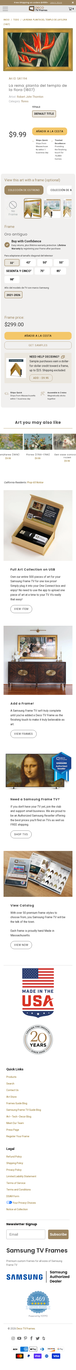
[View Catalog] (38, 874)
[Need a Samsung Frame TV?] (38, 771)
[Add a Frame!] (38, 660)
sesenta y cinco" (18, 271)
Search (10, 1083)
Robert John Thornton (29, 96)
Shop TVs (21, 834)
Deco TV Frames (26, 1328)
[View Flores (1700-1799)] (38, 442)
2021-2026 (13, 295)
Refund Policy (14, 1156)
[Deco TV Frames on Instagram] (13, 1338)
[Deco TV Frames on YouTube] (19, 1338)
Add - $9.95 (41, 378)
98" (12, 279)
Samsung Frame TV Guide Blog (23, 1109)
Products (11, 1076)
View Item (21, 609)
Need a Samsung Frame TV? (35, 799)
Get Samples (38, 345)
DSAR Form (12, 1196)
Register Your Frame (17, 1136)
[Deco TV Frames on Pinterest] (25, 1338)
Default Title (44, 113)
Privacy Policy (14, 1169)
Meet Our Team (15, 1123)
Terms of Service (15, 1183)
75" (42, 271)
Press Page (12, 1129)
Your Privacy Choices (24, 1202)
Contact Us (12, 1090)
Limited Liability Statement (21, 1176)
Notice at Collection (17, 1209)
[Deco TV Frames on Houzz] (43, 1338)
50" (45, 262)
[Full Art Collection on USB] (38, 525)
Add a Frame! (22, 703)
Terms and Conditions (18, 1189)
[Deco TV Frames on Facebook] (31, 1338)
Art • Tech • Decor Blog (18, 1116)
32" (12, 263)
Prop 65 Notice (35, 482)
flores (24, 101)
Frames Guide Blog (16, 1103)
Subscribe (58, 1234)
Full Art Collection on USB (32, 569)
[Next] (68, 208)
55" (61, 262)
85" (59, 271)
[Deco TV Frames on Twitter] (37, 1338)
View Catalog (22, 905)
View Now (21, 945)
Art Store (11, 1096)
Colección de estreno (24, 190)
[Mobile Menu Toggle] (11, 8)
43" (28, 262)
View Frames (23, 733)
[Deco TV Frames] (38, 8)
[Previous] (7, 208)
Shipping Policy (14, 1163)
